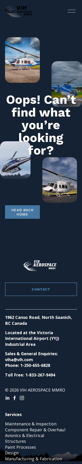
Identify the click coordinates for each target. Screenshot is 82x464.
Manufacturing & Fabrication (33, 458)
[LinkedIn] (7, 398)
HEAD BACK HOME (22, 212)
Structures (15, 441)
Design (11, 453)
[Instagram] (22, 398)
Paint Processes (20, 447)
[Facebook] (14, 398)
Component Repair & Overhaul (35, 429)
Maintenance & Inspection (30, 424)
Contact (41, 289)
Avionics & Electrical (24, 435)
